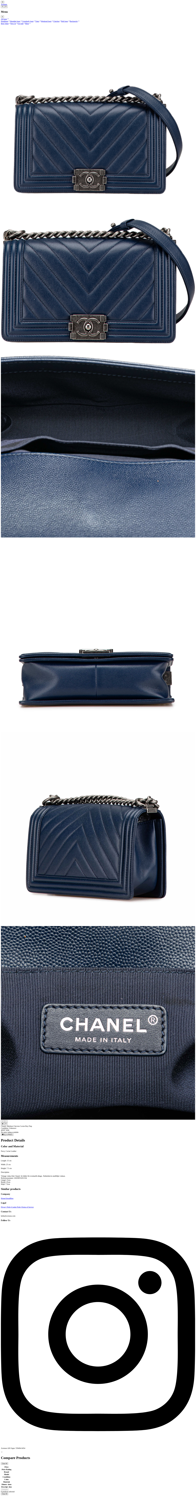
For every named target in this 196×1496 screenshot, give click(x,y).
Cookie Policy (16, 1207)
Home (3, 1198)
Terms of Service (28, 1207)
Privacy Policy (6, 1207)
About (7, 1198)
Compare (5, 1489)
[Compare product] (2, 1124)
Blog (11, 1198)
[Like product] (5, 1124)
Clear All (4, 1463)
